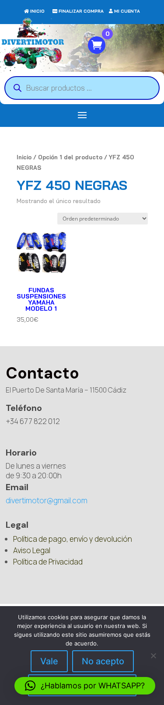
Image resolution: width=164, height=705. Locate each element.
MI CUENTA (127, 11)
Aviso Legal (31, 550)
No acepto (103, 661)
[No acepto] (153, 655)
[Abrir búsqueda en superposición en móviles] (82, 88)
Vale (49, 661)
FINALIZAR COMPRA (81, 11)
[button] (84, 685)
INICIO (37, 11)
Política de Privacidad (48, 562)
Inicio (24, 157)
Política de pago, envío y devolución (72, 539)
